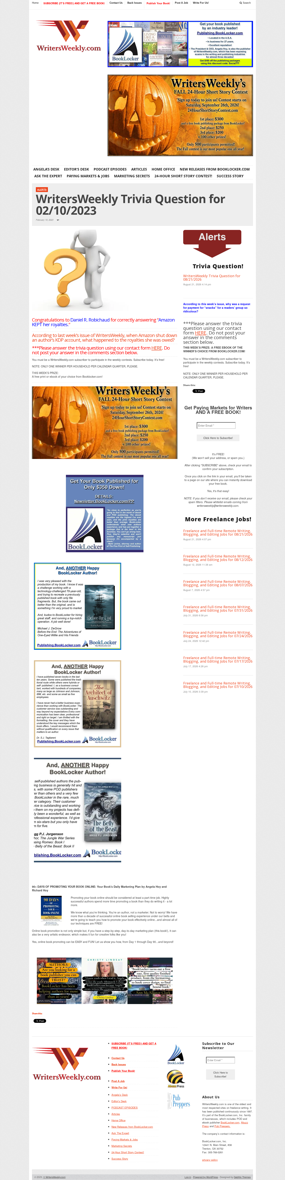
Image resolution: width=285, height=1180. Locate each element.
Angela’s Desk (46, 169)
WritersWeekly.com (54, 1177)
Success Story (230, 176)
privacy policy (210, 1160)
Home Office (163, 169)
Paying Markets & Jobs (88, 176)
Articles (139, 169)
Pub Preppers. (222, 1126)
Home (35, 2)
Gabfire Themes (242, 1177)
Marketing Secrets (132, 176)
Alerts (42, 189)
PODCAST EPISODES (110, 169)
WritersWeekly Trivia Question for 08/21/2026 (211, 278)
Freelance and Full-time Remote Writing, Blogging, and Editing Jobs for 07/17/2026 (217, 659)
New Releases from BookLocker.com (215, 169)
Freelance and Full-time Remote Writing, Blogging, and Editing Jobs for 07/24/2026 (217, 634)
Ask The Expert (48, 176)
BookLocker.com (230, 1122)
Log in (188, 1177)
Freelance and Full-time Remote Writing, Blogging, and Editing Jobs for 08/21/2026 (217, 532)
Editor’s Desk (76, 169)
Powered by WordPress (205, 1177)
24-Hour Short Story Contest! (183, 176)
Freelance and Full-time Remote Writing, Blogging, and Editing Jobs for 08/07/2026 (217, 583)
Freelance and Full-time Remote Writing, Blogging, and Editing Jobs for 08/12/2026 (217, 558)
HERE (156, 348)
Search (246, 2)
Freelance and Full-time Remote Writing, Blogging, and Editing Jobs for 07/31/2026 (217, 609)
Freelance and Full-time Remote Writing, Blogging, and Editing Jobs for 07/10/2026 (217, 685)
